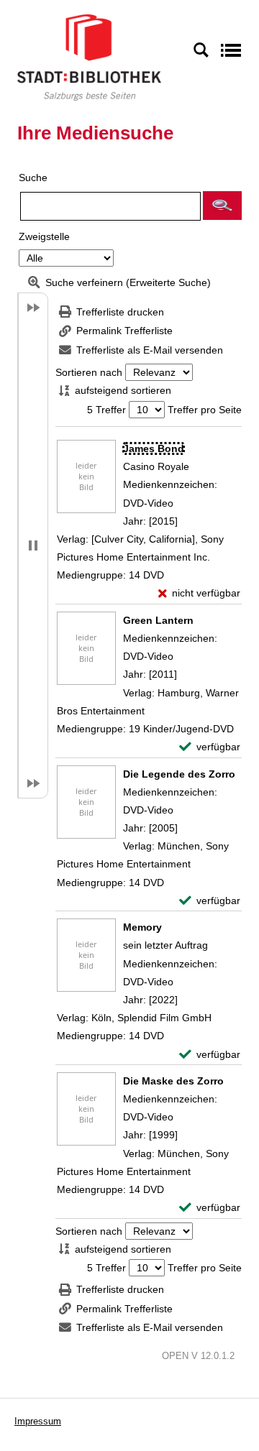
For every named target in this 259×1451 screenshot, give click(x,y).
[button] (222, 205)
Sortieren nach (88, 372)
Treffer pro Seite (205, 409)
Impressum (37, 1421)
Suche (33, 177)
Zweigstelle (44, 236)
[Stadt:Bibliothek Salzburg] (89, 57)
